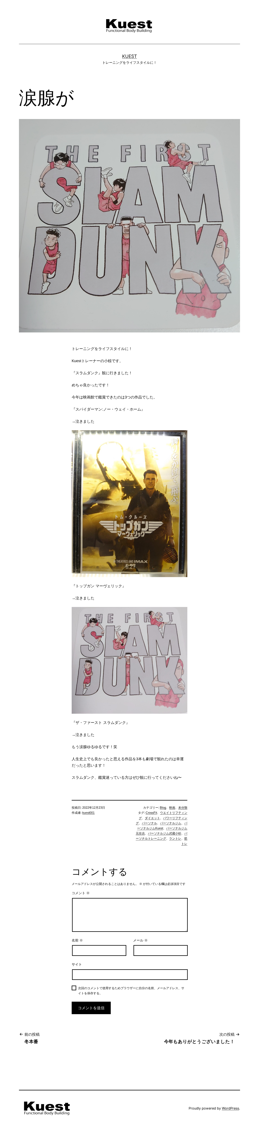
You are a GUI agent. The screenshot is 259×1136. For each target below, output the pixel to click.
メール (140, 940)
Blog (163, 807)
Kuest (129, 56)
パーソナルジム (170, 823)
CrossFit (151, 812)
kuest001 (88, 812)
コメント (81, 893)
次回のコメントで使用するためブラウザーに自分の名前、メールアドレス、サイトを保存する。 (131, 991)
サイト (77, 964)
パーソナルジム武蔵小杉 (164, 833)
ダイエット (152, 818)
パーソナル (149, 823)
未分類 (182, 807)
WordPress (230, 1108)
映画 (172, 807)
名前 (77, 940)
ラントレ (175, 838)
